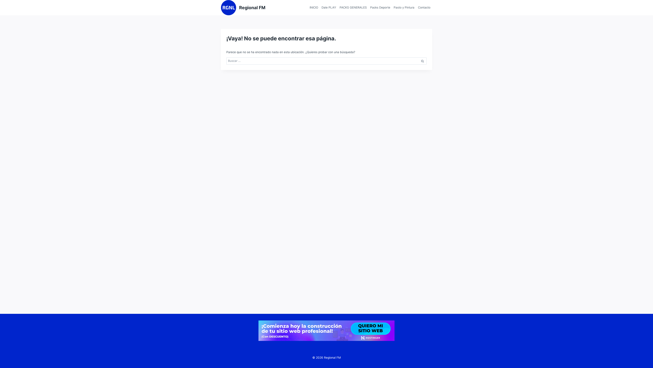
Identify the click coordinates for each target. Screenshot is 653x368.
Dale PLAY (329, 7)
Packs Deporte (380, 7)
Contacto (424, 7)
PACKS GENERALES (353, 7)
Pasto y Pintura (404, 7)
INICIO (314, 7)
